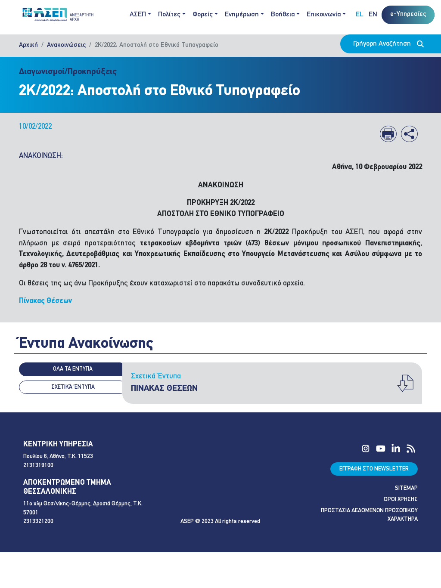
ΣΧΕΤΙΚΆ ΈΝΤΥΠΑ (73, 387)
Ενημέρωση (242, 14)
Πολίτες (169, 14)
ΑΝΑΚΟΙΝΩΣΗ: (41, 156)
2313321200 (38, 521)
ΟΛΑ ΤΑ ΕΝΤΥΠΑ (73, 369)
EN (373, 14)
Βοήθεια (283, 14)
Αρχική (28, 45)
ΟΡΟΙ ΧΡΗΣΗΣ (401, 499)
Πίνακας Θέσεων (45, 301)
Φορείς (203, 14)
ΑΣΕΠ (138, 14)
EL (359, 14)
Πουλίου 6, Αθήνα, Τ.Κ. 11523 (58, 456)
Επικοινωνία (324, 14)
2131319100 (38, 465)
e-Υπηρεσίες (408, 14)
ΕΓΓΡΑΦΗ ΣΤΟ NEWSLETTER (374, 469)
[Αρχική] (60, 15)
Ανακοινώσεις (66, 45)
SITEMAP (406, 488)
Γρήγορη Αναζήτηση (383, 43)
